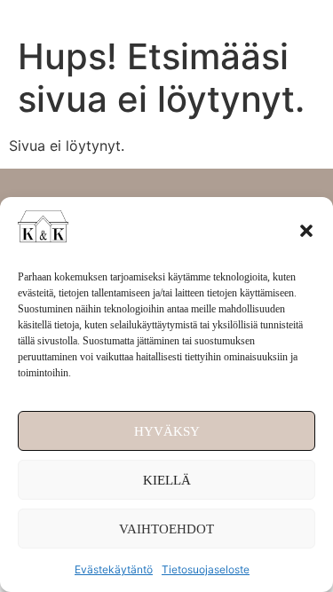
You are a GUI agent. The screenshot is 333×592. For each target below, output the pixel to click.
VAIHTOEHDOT (166, 529)
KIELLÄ (167, 480)
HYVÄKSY (167, 431)
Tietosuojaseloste (206, 569)
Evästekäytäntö (114, 569)
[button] (306, 231)
